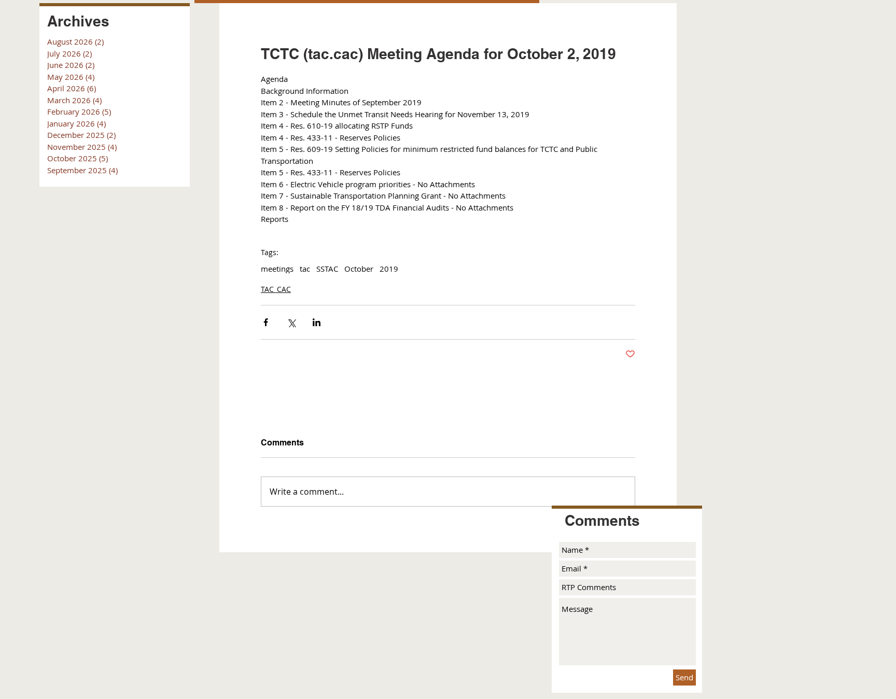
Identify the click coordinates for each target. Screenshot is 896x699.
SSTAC (327, 268)
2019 (389, 268)
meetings (277, 268)
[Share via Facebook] (266, 322)
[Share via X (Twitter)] (291, 322)
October (358, 268)
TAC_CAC (276, 289)
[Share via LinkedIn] (316, 322)
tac (305, 268)
